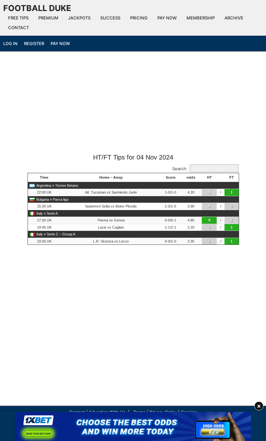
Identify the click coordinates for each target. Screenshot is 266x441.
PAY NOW (167, 17)
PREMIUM (48, 17)
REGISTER (34, 43)
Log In (10, 43)
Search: (179, 168)
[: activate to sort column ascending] (220, 177)
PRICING (139, 17)
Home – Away (111, 177)
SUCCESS (110, 17)
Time (44, 177)
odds (191, 177)
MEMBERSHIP (201, 17)
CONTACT (18, 27)
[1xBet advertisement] (133, 426)
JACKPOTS (79, 17)
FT (231, 177)
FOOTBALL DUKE (37, 8)
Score (170, 177)
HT (209, 177)
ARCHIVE (233, 17)
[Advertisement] (133, 104)
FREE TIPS (18, 17)
